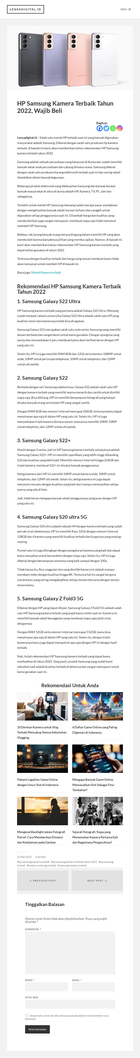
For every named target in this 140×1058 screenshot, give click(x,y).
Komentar (33, 929)
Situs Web (31, 997)
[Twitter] (106, 128)
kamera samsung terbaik (42, 865)
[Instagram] (120, 128)
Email (77, 980)
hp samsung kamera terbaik (34, 861)
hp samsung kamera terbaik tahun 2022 (75, 861)
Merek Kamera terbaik (46, 272)
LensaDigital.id (25, 9)
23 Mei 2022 (24, 856)
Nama (30, 980)
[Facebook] (100, 128)
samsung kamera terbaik (73, 865)
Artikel (42, 856)
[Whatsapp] (113, 128)
